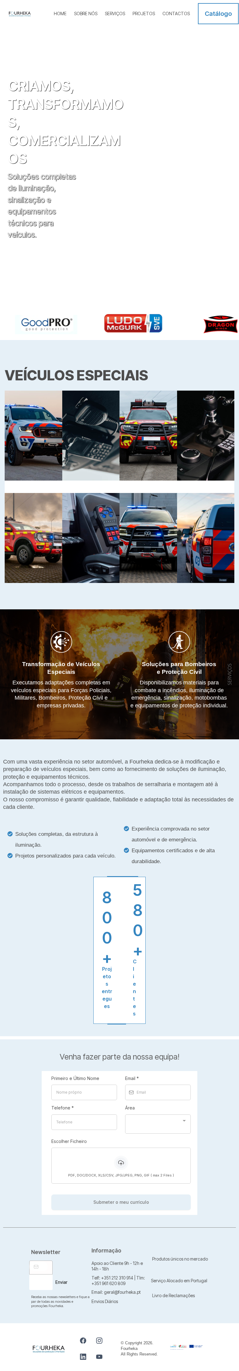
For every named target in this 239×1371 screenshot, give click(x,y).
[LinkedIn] (83, 1357)
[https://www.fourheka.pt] (20, 13)
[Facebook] (83, 1341)
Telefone (62, 1107)
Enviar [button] (61, 1282)
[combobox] (158, 1124)
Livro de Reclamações (173, 1295)
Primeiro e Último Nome (75, 1078)
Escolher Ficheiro (69, 1141)
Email (132, 1078)
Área (130, 1107)
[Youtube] (99, 1357)
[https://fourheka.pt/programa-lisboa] (186, 1347)
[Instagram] (99, 1341)
